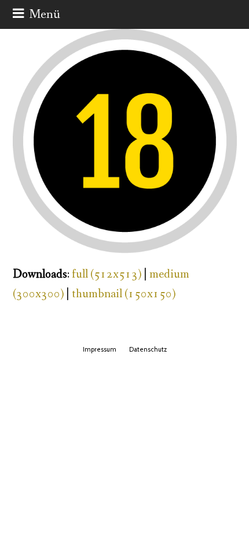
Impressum (99, 349)
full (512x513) (106, 274)
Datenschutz (148, 349)
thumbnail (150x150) (123, 294)
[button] (36, 14)
